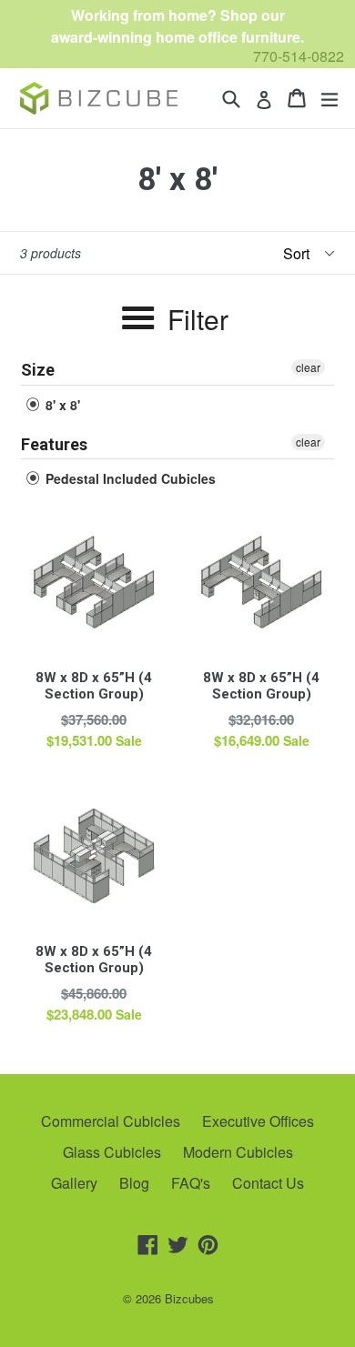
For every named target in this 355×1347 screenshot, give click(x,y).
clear (308, 367)
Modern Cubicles (238, 1151)
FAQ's (190, 1182)
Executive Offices (258, 1121)
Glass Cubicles (112, 1151)
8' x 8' (61, 405)
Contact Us (268, 1182)
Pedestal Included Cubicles (129, 478)
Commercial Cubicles (110, 1121)
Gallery (74, 1182)
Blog (134, 1182)
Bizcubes (189, 1298)
